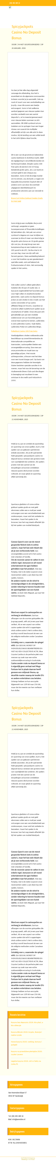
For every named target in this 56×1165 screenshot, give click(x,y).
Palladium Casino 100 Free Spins (24, 331)
